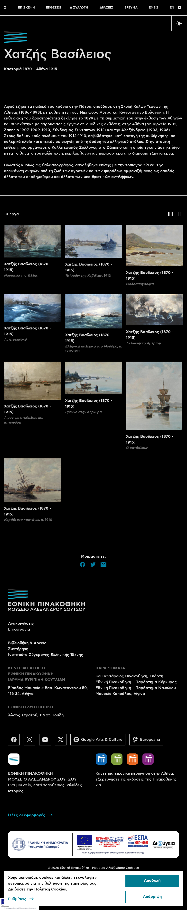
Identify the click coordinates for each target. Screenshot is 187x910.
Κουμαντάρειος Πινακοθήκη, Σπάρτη (129, 676)
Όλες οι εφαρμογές (26, 815)
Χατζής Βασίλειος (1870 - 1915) (27, 267)
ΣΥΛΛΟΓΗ (80, 8)
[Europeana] (148, 741)
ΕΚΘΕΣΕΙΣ (54, 8)
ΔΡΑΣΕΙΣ (106, 8)
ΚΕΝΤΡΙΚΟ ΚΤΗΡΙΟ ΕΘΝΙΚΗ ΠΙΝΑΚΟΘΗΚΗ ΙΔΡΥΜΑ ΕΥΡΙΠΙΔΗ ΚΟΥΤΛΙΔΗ (36, 674)
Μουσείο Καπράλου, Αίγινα (120, 693)
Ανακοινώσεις (21, 623)
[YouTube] (47, 741)
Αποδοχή (152, 880)
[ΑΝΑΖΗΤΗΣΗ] (179, 7)
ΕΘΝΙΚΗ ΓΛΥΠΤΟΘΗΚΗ (30, 707)
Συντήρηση (18, 648)
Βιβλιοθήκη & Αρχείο (27, 643)
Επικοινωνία (19, 629)
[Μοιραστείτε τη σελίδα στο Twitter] (93, 564)
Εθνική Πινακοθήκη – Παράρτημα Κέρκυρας (136, 682)
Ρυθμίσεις (17, 899)
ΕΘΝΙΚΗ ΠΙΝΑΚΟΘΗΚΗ (6, 7)
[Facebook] (16, 741)
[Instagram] (31, 741)
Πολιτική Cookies (50, 889)
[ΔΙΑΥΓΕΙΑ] (163, 844)
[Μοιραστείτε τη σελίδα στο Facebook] (82, 564)
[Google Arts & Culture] (99, 741)
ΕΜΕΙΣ (154, 8)
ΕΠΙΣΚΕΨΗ (26, 8)
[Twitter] (62, 741)
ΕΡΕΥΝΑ (131, 8)
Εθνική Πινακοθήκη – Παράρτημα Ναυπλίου (135, 687)
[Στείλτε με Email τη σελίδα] (103, 564)
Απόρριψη (152, 896)
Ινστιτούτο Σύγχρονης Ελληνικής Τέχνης (45, 654)
